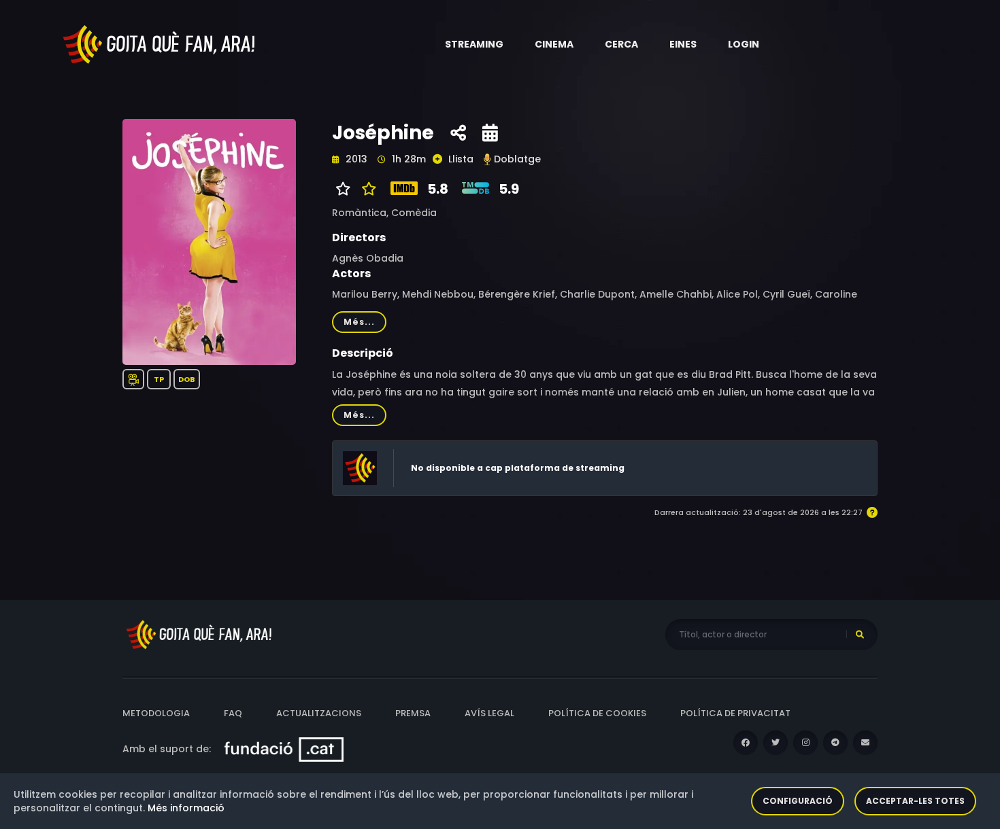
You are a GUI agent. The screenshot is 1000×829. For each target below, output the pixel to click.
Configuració (798, 801)
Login (743, 44)
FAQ (233, 713)
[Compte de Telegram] (835, 742)
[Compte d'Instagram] (805, 742)
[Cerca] (860, 635)
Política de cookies (597, 713)
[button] (474, 44)
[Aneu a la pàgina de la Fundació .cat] (284, 749)
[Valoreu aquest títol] (365, 189)
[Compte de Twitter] (775, 742)
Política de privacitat (735, 713)
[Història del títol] (490, 133)
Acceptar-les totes (915, 801)
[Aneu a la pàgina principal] (160, 43)
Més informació (186, 808)
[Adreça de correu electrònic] (865, 742)
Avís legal (489, 713)
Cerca (621, 44)
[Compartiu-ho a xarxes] (458, 133)
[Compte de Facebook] (745, 742)
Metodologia (156, 713)
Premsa (413, 713)
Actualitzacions (318, 713)
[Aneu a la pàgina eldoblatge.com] (487, 159)
